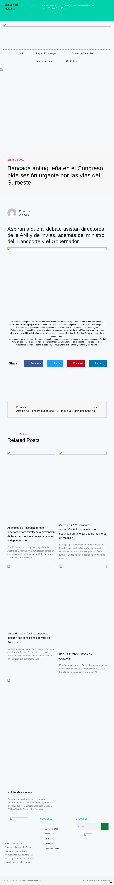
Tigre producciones (45, 61)
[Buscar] (105, 826)
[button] (33, 363)
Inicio (21, 53)
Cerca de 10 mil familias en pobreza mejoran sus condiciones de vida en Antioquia (28, 638)
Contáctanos (72, 61)
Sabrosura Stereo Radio (83, 53)
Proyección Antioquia (46, 53)
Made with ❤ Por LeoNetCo (96, 881)
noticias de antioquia (19, 792)
